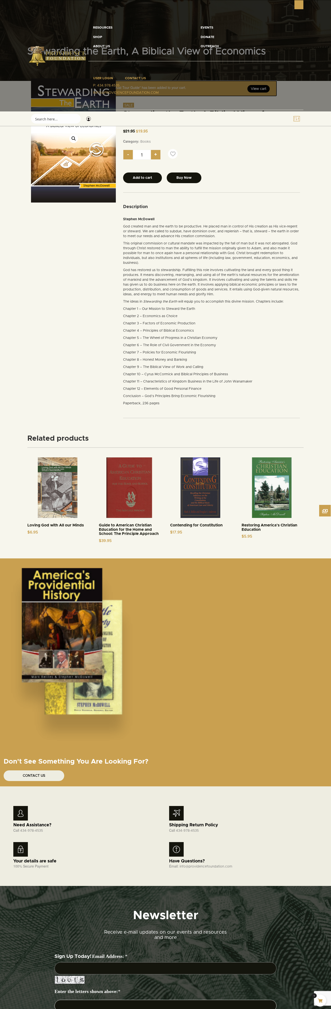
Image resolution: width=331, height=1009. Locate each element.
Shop (97, 37)
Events (207, 27)
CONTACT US (34, 775)
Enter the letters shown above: (86, 991)
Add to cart (142, 178)
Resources (102, 27)
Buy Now (184, 178)
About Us (101, 46)
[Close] (298, 4)
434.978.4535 (108, 85)
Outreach (210, 46)
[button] (73, 138)
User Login (103, 78)
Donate (207, 37)
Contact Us (135, 78)
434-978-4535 (31, 830)
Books (145, 141)
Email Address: (108, 956)
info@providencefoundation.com (206, 866)
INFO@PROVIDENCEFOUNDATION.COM (126, 92)
